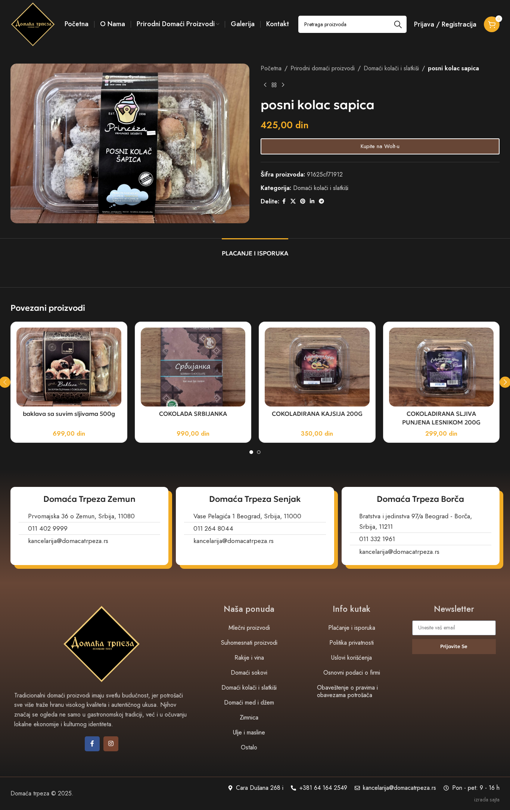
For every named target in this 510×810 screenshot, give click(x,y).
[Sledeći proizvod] (283, 85)
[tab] (255, 249)
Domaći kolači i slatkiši (391, 68)
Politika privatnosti (351, 642)
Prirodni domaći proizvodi (322, 68)
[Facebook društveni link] (283, 201)
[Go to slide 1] (251, 452)
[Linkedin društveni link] (312, 201)
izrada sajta (487, 799)
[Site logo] (32, 23)
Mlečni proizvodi (249, 627)
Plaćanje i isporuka (351, 627)
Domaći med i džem (249, 702)
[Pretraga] (398, 24)
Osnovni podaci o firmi (351, 672)
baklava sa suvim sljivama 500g (69, 413)
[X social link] (293, 201)
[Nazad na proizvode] (274, 85)
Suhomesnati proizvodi (249, 642)
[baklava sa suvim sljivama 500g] (68, 367)
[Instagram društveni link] (110, 743)
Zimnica (249, 717)
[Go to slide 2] (259, 452)
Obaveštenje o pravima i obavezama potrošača (347, 691)
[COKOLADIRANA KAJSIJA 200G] (317, 367)
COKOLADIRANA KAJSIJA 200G (317, 413)
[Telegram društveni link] (321, 201)
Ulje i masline (249, 732)
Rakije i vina (249, 657)
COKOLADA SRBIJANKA (193, 413)
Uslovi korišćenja (351, 657)
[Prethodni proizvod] (265, 85)
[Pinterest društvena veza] (303, 201)
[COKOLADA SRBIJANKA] (193, 367)
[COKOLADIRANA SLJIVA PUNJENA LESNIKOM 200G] (441, 367)
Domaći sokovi (249, 672)
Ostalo (249, 747)
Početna (271, 68)
